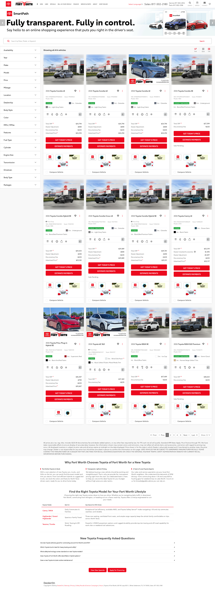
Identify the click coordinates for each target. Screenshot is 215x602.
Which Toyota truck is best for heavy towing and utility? (58, 547)
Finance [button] (76, 4)
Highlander (47, 516)
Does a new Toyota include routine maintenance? (56, 560)
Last (194, 435)
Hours (101, 585)
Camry (45, 510)
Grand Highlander (50, 517)
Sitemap (66, 585)
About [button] (95, 4)
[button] (81, 70)
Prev (162, 435)
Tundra (52, 524)
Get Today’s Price (63, 140)
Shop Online (103, 4)
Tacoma (45, 524)
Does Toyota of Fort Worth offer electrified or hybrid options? (60, 556)
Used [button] (46, 4)
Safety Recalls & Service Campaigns (87, 585)
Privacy (72, 585)
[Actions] (80, 91)
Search (202, 41)
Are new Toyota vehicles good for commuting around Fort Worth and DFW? (65, 543)
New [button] (41, 4)
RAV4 (51, 510)
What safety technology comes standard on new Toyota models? (61, 551)
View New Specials (98, 570)
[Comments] (80, 114)
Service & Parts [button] (86, 4)
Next (186, 435)
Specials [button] (53, 4)
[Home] (37, 4)
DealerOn (60, 585)
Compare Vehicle (56, 172)
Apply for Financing (117, 570)
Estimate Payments (64, 146)
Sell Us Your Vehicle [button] (64, 4)
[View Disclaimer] (66, 114)
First (154, 435)
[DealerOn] (49, 583)
